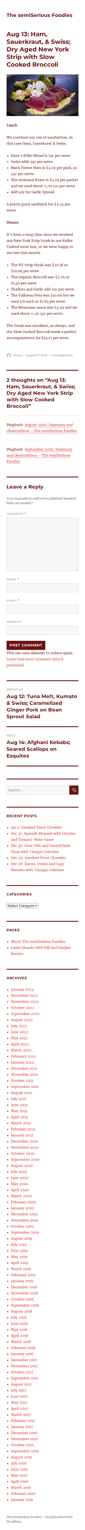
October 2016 (22, 1445)
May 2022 (19, 1038)
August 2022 (22, 1020)
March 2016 (21, 1487)
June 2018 (19, 1323)
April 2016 (19, 1481)
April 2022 (20, 1044)
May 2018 (19, 1329)
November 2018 (24, 1293)
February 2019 (23, 1275)
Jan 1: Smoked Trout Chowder (36, 827)
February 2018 (23, 1348)
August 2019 (21, 1238)
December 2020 (24, 1141)
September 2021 (25, 1086)
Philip (17, 355)
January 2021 (22, 1135)
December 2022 (24, 995)
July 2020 (19, 1171)
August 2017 (21, 1384)
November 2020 (25, 1147)
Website (14, 621)
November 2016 (24, 1439)
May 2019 (19, 1257)
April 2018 (19, 1335)
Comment (16, 514)
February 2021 (23, 1129)
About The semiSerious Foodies (38, 941)
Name (13, 579)
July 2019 (19, 1244)
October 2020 (22, 1153)
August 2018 (21, 1311)
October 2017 (22, 1372)
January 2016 (22, 1499)
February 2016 (23, 1493)
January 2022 (22, 1062)
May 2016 (19, 1475)
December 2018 (24, 1287)
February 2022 (23, 1056)
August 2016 (21, 1457)
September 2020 (25, 1159)
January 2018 (22, 1354)
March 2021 (21, 1123)
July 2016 (19, 1463)
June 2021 (19, 1105)
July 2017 (18, 1390)
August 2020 (22, 1165)
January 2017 (22, 1427)
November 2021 (24, 1074)
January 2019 (22, 1281)
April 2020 (20, 1190)
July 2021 (18, 1099)
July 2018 (18, 1317)
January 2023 (22, 989)
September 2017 (25, 1378)
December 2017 (24, 1360)
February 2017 (23, 1420)
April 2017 (19, 1408)
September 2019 (25, 1232)
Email (13, 600)
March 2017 (21, 1414)
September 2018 (25, 1305)
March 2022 (21, 1050)
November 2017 (24, 1366)
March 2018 (21, 1342)
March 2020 (21, 1196)
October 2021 (22, 1080)
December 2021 (24, 1068)
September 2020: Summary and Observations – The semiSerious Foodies (39, 455)
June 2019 (19, 1250)
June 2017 (19, 1396)
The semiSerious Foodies (39, 15)
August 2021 (21, 1093)
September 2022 (25, 1014)
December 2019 (24, 1214)
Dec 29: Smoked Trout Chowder (38, 858)
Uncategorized (62, 355)
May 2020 (19, 1184)
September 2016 (25, 1451)
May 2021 (19, 1111)
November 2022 (25, 1001)
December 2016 (24, 1433)
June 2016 (19, 1469)
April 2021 (19, 1117)
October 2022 (22, 1007)
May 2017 (19, 1402)
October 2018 (22, 1299)
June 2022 (19, 1032)
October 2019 (22, 1226)
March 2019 (21, 1269)
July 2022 (19, 1026)
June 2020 (19, 1178)
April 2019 (19, 1263)
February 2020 (23, 1202)
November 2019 (24, 1220)
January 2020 (22, 1208)
